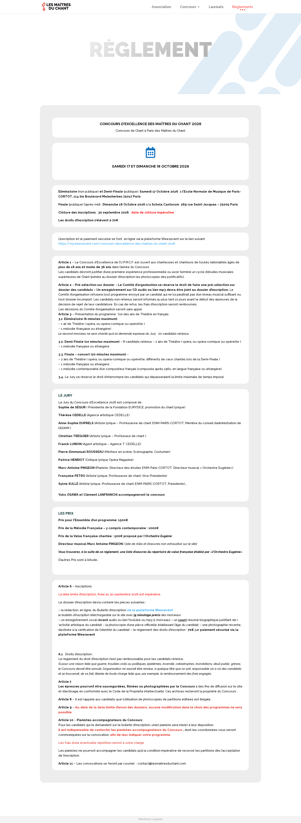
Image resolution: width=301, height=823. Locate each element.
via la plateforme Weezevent (150, 610)
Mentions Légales (150, 819)
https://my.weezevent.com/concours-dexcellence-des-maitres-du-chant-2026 (116, 243)
